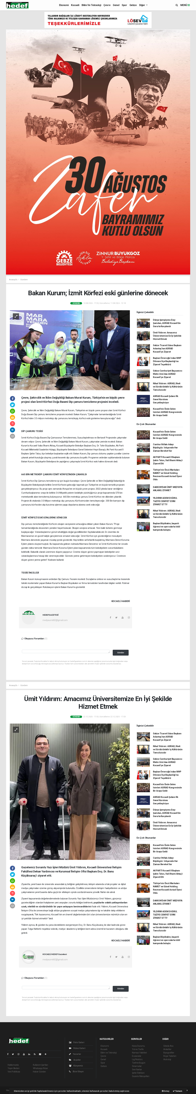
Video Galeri (79, 1048)
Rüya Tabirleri (169, 1056)
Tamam (178, 1091)
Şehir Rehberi (138, 1073)
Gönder (120, 652)
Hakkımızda (13, 1065)
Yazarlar (76, 1054)
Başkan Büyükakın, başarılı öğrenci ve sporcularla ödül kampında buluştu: (166, 526)
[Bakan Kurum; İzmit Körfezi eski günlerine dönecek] (70, 350)
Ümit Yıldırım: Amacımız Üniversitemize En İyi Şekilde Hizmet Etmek (167, 335)
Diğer (142, 5)
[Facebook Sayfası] (9, 1054)
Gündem (24, 279)
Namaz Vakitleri (139, 1052)
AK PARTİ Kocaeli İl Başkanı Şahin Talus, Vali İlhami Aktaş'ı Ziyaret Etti (168, 460)
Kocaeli (75, 5)
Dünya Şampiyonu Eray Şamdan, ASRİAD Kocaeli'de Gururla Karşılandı (167, 323)
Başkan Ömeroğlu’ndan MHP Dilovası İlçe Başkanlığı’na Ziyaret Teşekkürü (167, 361)
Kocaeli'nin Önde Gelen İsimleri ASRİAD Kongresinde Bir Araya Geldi (167, 412)
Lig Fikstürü (137, 1059)
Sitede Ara (168, 1046)
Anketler (167, 1049)
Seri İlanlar (137, 1069)
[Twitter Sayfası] (14, 1054)
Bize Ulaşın (78, 1071)
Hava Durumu (138, 1046)
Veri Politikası (14, 1071)
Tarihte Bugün (138, 1063)
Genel (116, 5)
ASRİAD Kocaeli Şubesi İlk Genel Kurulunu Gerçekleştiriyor (165, 399)
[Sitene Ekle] (47, 1054)
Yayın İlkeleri (13, 1068)
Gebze (133, 5)
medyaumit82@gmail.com (55, 620)
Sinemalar (137, 1066)
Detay (166, 1091)
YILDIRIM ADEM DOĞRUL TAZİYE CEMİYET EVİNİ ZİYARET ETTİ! (165, 501)
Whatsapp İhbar (40, 1068)
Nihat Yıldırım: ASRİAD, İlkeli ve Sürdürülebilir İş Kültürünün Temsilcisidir (168, 386)
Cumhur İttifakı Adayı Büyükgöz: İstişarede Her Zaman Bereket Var (165, 447)
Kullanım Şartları (40, 1065)
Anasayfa (13, 279)
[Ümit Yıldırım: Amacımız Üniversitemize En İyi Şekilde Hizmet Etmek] (70, 791)
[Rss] (36, 1054)
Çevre (107, 5)
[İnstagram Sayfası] (20, 1054)
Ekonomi (64, 5)
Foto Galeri (78, 1042)
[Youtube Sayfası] (25, 1054)
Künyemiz (78, 1065)
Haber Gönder (39, 1071)
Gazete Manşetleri (140, 1076)
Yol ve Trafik (138, 1049)
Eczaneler (136, 1056)
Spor (124, 5)
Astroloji (167, 1059)
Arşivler (77, 1060)
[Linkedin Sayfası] (30, 1054)
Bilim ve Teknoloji (91, 5)
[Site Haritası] (41, 1054)
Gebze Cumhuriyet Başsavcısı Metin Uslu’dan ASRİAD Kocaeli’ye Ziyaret (167, 374)
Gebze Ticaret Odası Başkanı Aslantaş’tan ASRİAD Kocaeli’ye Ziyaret (167, 348)
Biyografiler (168, 1052)
